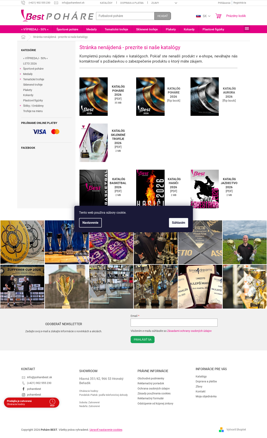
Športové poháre (33, 68)
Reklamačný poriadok (151, 383)
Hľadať (163, 16)
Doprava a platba (131, 2)
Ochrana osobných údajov (154, 388)
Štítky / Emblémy (33, 105)
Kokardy (28, 95)
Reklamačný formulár (151, 398)
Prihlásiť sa (142, 339)
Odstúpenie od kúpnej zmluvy (155, 403)
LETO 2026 (30, 63)
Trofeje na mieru (33, 111)
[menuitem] (34, 29)
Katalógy (106, 2)
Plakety (27, 90)
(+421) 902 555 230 (39, 383)
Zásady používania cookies (154, 393)
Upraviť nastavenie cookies (106, 429)
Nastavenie (90, 223)
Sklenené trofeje (32, 84)
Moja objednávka (206, 396)
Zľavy (155, 2)
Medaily (28, 74)
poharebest (34, 388)
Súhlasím (178, 223)
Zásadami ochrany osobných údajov (189, 330)
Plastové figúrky (33, 100)
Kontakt (201, 391)
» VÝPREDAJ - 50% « (35, 58)
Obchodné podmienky (151, 378)
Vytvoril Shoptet (236, 429)
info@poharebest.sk (39, 377)
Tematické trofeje (33, 79)
